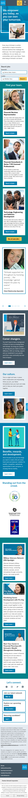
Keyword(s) (4, 69)
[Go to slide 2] (12, 306)
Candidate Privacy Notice (6, 772)
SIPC (6, 757)
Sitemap (2, 765)
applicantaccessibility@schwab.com (9, 745)
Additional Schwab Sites (6, 768)
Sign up (8, 696)
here (20, 738)
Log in (7, 719)
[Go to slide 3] (15, 306)
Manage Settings (20, 795)
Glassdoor (17, 687)
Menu (25, 4)
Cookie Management (5, 775)
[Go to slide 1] (9, 306)
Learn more (8, 363)
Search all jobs (10, 133)
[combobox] (10, 79)
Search (22, 79)
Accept (7, 795)
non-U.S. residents (22, 753)
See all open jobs (13, 239)
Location (3, 76)
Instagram (12, 687)
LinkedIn (23, 687)
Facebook (6, 687)
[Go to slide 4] (18, 306)
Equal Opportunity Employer (7, 770)
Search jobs (19, 3)
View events (9, 709)
